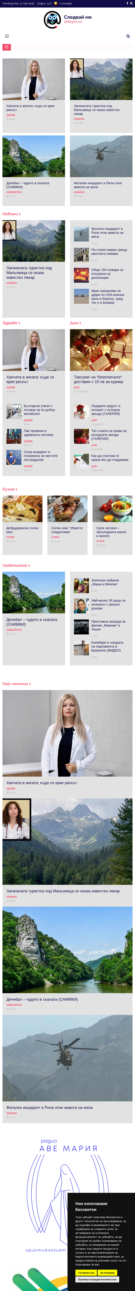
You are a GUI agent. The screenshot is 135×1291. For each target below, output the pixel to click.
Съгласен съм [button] (86, 1272)
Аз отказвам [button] (107, 1272)
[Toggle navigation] (6, 36)
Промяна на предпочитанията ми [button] (97, 1279)
